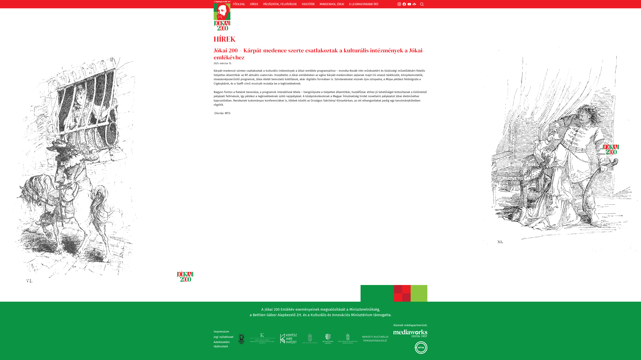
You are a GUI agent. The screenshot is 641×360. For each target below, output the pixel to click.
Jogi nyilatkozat (223, 337)
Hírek (225, 39)
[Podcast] (414, 4)
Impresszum (221, 331)
